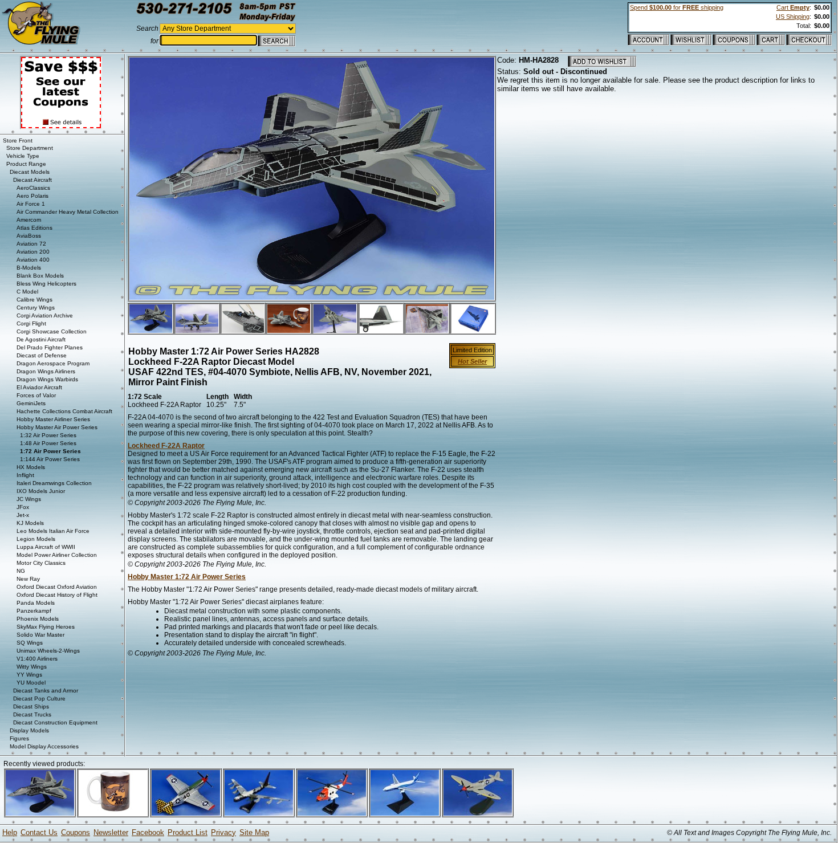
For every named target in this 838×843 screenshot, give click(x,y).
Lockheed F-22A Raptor (166, 446)
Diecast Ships (31, 706)
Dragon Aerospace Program (53, 363)
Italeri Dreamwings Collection (54, 483)
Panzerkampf (34, 611)
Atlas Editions (34, 228)
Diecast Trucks (32, 714)
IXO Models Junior (41, 491)
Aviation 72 (31, 244)
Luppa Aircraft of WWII (46, 547)
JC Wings (29, 499)
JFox (23, 507)
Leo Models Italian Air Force (53, 531)
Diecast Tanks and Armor (45, 690)
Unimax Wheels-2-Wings (48, 650)
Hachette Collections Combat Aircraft (64, 411)
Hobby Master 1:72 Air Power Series (187, 577)
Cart (792, 7)
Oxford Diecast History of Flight (57, 595)
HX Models (31, 467)
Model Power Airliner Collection (57, 555)
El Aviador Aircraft (39, 387)
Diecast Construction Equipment (55, 722)
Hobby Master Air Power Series (57, 427)
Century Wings (36, 307)
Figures (19, 738)
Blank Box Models (40, 275)
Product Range (26, 164)
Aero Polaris (32, 196)
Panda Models (36, 603)
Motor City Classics (41, 563)
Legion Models (36, 539)
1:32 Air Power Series (48, 435)
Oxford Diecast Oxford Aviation (57, 587)
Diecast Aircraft (32, 180)
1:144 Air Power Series (50, 459)
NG (21, 571)
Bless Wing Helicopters (46, 283)
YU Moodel (31, 682)
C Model (27, 291)
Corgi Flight (31, 323)
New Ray (28, 579)
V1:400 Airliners (37, 658)
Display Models (29, 730)
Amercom (29, 220)
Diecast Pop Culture (39, 698)
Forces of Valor (36, 395)
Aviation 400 (33, 259)
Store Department (29, 148)
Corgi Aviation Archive (45, 315)
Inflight (25, 475)
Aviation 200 (33, 252)
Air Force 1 (31, 204)
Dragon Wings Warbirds (47, 379)
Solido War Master (40, 635)
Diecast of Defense (42, 355)
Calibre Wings (34, 299)
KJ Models (30, 523)
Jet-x (23, 515)
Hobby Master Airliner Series (53, 419)
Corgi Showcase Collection (52, 331)
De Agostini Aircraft (41, 339)
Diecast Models (30, 172)
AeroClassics (33, 188)
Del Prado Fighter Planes (50, 347)
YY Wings (29, 674)
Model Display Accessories (44, 746)
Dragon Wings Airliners (46, 371)
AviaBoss (29, 236)
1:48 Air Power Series (48, 443)
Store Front (17, 140)
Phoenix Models (38, 619)
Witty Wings (32, 666)
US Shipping (792, 16)
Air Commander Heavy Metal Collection (68, 212)
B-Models (29, 267)
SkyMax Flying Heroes (46, 627)
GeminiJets (31, 403)
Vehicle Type (22, 156)
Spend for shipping (676, 7)
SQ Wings (30, 643)
